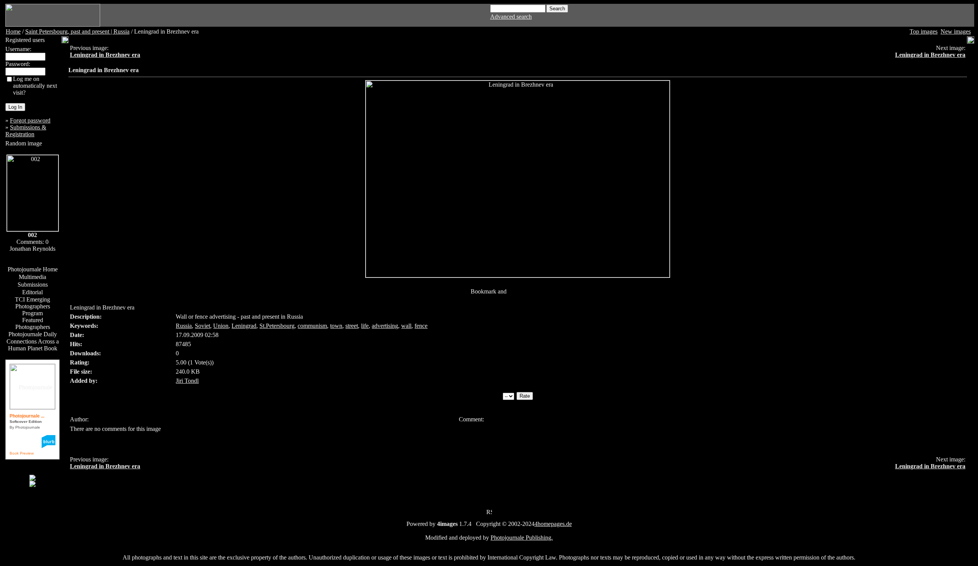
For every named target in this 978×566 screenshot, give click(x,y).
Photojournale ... (27, 416)
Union (220, 326)
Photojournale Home (33, 269)
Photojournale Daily (32, 334)
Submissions (33, 284)
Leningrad (244, 326)
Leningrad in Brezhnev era (105, 55)
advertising (385, 326)
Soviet (202, 326)
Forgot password (30, 120)
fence (421, 326)
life (365, 326)
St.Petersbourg (277, 326)
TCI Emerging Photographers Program (32, 306)
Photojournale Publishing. (522, 537)
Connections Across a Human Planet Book (32, 345)
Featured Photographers (32, 323)
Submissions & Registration (25, 130)
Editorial (32, 292)
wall (406, 326)
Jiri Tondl (187, 380)
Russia (184, 326)
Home (13, 31)
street (351, 326)
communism (312, 326)
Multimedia (32, 277)
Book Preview (22, 453)
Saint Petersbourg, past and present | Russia (77, 31)
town (336, 326)
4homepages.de (553, 524)
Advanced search (511, 16)
